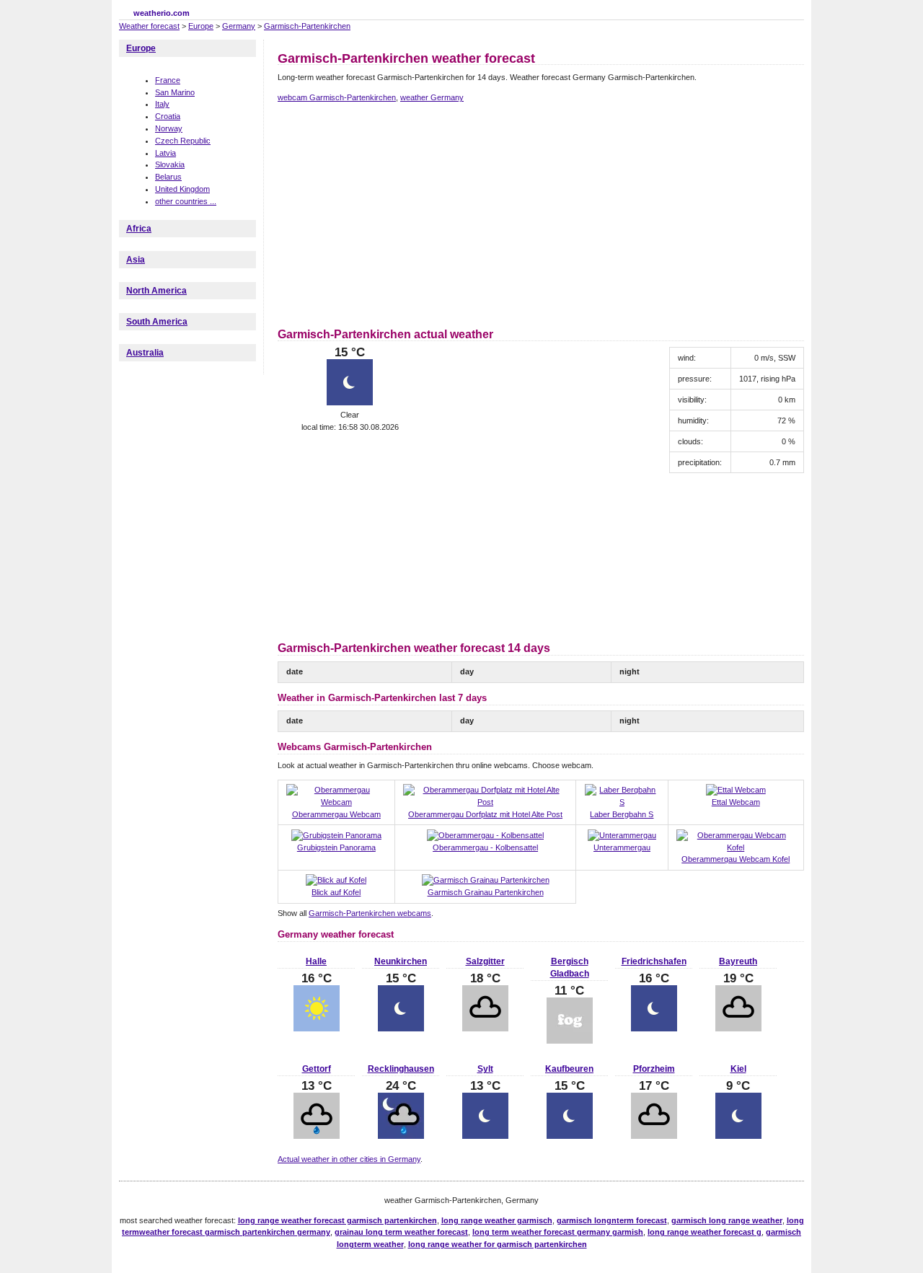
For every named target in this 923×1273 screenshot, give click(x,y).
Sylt (485, 1069)
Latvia (165, 153)
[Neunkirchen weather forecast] (401, 1028)
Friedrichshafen (654, 961)
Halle (316, 961)
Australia (145, 353)
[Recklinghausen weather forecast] (401, 1136)
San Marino (175, 92)
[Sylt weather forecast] (485, 1136)
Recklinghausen (401, 1069)
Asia (135, 260)
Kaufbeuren (569, 1069)
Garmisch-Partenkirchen (307, 26)
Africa (138, 229)
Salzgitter (485, 961)
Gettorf (316, 1069)
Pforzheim (654, 1069)
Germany (238, 26)
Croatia (167, 116)
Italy (162, 104)
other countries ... (185, 201)
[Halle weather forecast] (316, 1028)
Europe (200, 26)
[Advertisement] (399, 213)
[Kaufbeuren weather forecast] (570, 1136)
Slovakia (170, 164)
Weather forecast (149, 26)
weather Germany (432, 97)
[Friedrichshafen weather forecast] (654, 1028)
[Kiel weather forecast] (738, 1136)
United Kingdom (182, 189)
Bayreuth (738, 961)
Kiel (738, 1069)
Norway (168, 128)
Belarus (168, 176)
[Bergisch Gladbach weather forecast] (570, 1040)
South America (156, 322)
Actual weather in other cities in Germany (349, 1159)
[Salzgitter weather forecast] (485, 1028)
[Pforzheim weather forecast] (654, 1136)
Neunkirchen (400, 961)
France (167, 80)
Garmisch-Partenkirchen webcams (370, 913)
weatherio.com (161, 13)
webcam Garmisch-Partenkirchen (337, 97)
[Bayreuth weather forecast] (738, 1028)
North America (156, 291)
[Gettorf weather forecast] (316, 1136)
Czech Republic (183, 140)
